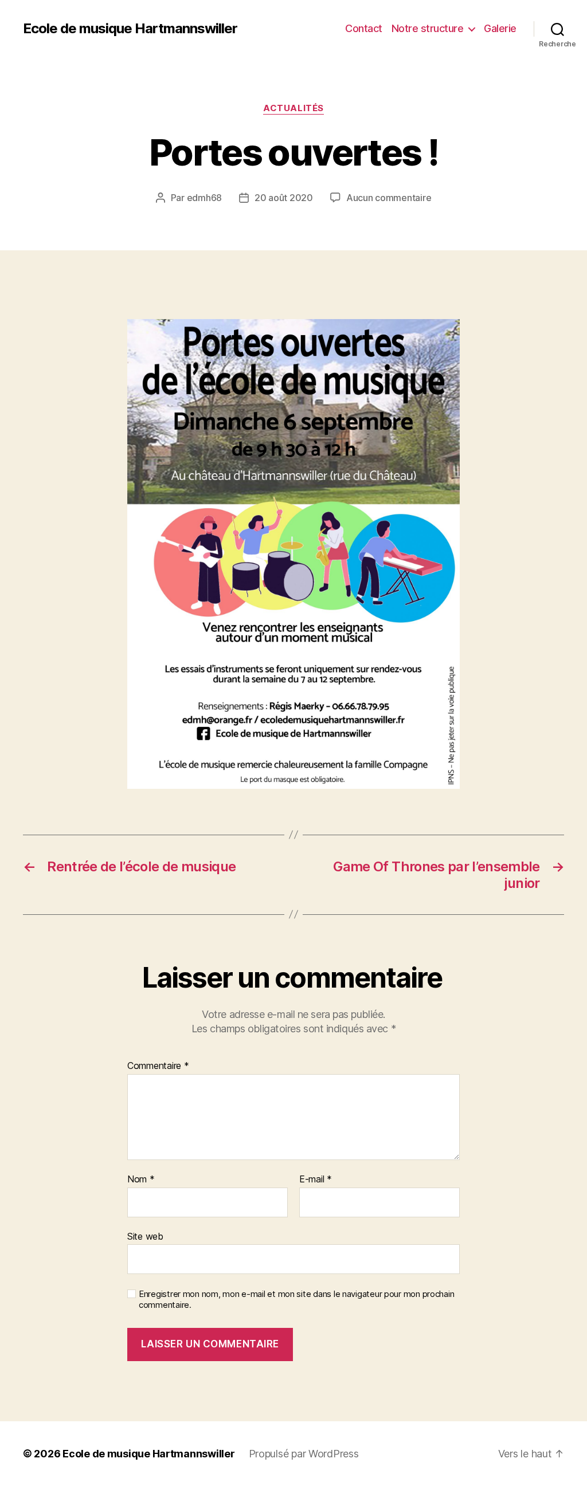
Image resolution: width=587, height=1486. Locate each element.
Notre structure (428, 28)
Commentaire (158, 1066)
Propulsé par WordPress (304, 1454)
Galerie (500, 28)
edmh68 (204, 197)
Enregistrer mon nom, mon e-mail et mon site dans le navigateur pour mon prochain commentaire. (296, 1299)
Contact (363, 28)
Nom (141, 1179)
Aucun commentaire (388, 197)
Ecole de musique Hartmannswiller (130, 29)
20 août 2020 (284, 197)
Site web (145, 1236)
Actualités (293, 108)
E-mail (315, 1179)
